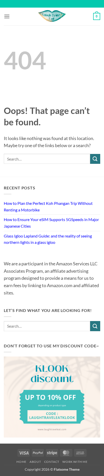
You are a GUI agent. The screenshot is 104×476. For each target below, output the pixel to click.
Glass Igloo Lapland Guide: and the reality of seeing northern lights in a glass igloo (48, 239)
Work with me (74, 462)
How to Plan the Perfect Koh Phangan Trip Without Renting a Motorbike (48, 206)
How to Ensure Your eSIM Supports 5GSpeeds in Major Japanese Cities (51, 222)
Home (21, 462)
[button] (7, 16)
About (35, 462)
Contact (51, 462)
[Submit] (95, 159)
